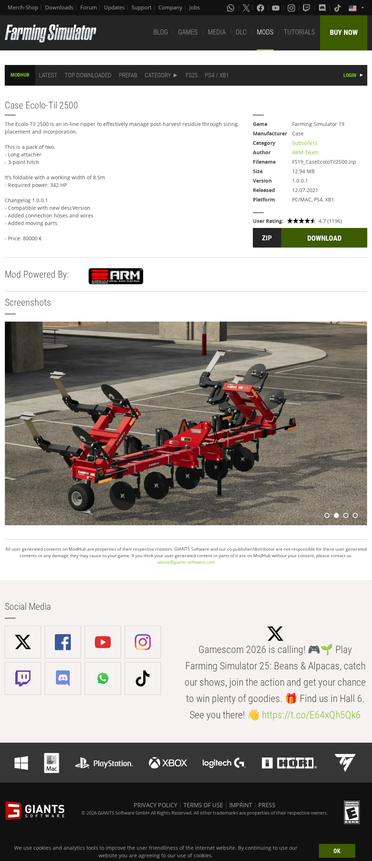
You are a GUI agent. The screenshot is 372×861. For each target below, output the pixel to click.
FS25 (192, 75)
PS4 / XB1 (217, 75)
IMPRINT (240, 805)
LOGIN (349, 75)
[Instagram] (292, 8)
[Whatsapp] (231, 8)
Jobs (194, 7)
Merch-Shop (23, 7)
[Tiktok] (338, 8)
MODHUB (20, 75)
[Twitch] (307, 8)
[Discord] (323, 8)
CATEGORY (158, 75)
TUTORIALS (299, 32)
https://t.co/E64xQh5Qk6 (311, 715)
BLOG (160, 32)
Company (170, 7)
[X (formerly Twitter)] (246, 8)
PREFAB (128, 75)
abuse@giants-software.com (186, 562)
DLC (241, 32)
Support (141, 7)
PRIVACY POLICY (155, 805)
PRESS (266, 805)
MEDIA (217, 32)
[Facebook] (261, 8)
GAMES (188, 32)
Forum (88, 7)
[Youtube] (276, 8)
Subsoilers (305, 142)
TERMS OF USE (203, 805)
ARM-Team (305, 152)
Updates (114, 7)
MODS (265, 32)
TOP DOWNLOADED (88, 75)
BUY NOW (344, 32)
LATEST (48, 75)
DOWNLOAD (324, 238)
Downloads (59, 7)
